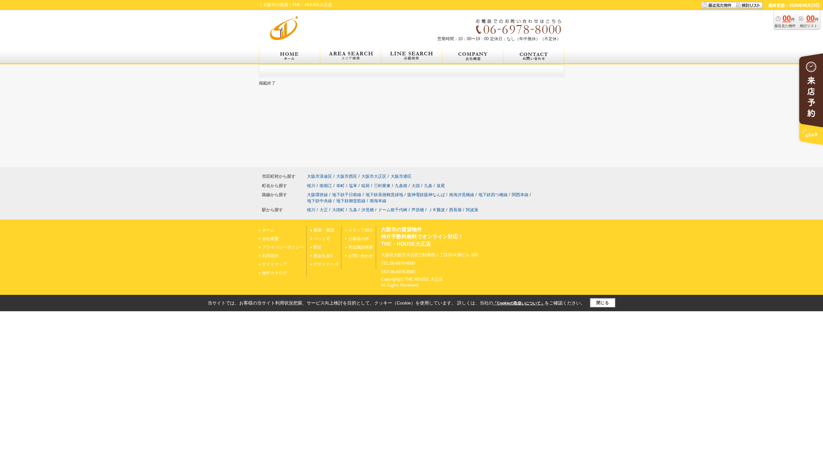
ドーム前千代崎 (392, 209)
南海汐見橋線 (461, 194)
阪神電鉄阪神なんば (426, 194)
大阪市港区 (401, 176)
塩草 (353, 185)
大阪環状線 (317, 194)
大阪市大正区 (373, 176)
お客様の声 (358, 238)
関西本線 (520, 194)
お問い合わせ (360, 255)
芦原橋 (418, 209)
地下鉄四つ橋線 (493, 194)
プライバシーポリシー (283, 247)
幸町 (340, 185)
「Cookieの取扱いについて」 (519, 303)
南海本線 (378, 200)
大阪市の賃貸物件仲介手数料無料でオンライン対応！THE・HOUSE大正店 (422, 237)
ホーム (268, 230)
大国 (416, 185)
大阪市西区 (346, 176)
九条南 (401, 185)
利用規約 (270, 255)
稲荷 (365, 185)
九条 (428, 185)
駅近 (317, 247)
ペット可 (321, 238)
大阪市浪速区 (319, 176)
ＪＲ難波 (436, 209)
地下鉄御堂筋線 (351, 200)
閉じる (602, 302)
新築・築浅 (323, 230)
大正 (324, 209)
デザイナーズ (326, 264)
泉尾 (441, 185)
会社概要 (270, 238)
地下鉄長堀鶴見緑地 (384, 194)
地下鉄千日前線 (346, 194)
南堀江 (326, 185)
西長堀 (455, 209)
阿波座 (472, 209)
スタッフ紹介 (360, 230)
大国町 (338, 209)
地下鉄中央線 (319, 200)
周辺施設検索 (360, 247)
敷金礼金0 (322, 255)
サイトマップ (274, 264)
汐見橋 (367, 209)
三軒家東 (382, 185)
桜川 (311, 185)
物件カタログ (274, 272)
